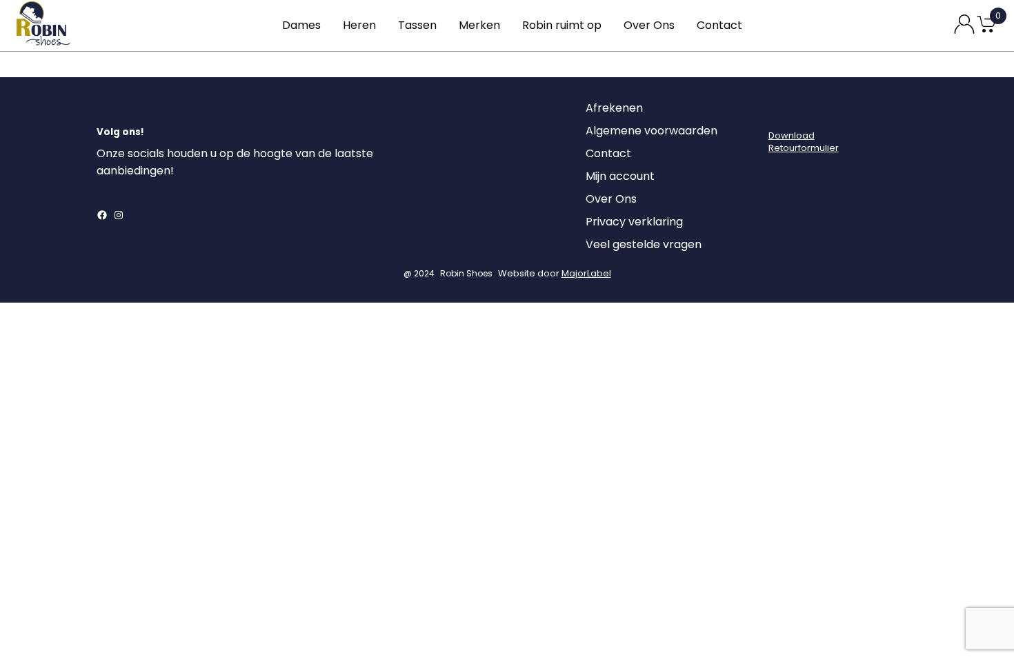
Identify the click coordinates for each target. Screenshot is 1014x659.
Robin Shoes (466, 273)
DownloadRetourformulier (803, 142)
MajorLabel (586, 273)
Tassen (417, 25)
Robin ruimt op (562, 25)
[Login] (780, 111)
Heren (359, 25)
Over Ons (649, 25)
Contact (719, 25)
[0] (986, 31)
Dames (301, 25)
